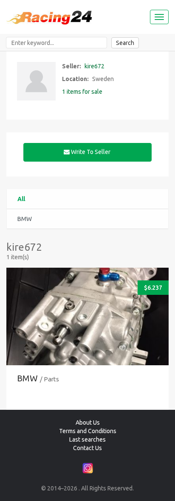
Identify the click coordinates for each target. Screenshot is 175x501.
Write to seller (91, 151)
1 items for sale (82, 91)
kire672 (94, 66)
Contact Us (87, 448)
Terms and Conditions (87, 431)
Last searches (87, 439)
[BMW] (87, 336)
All (21, 199)
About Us (88, 422)
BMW (27, 378)
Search (125, 42)
